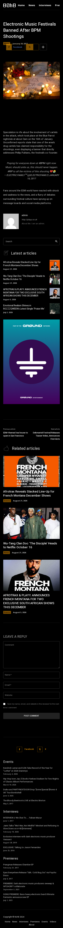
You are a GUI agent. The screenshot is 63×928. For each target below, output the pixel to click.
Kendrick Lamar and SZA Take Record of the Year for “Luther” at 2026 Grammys (27, 769)
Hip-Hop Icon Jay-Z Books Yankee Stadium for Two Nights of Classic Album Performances (31, 780)
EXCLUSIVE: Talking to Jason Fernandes (22, 847)
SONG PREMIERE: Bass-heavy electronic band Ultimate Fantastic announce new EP (28, 896)
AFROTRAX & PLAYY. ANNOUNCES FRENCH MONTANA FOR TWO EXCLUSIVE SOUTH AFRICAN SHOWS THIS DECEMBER (25, 292)
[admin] (11, 221)
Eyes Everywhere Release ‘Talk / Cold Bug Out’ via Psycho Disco (29, 874)
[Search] (56, 241)
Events (7, 500)
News (6, 43)
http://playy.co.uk (29, 219)
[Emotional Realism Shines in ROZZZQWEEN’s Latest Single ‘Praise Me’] (55, 308)
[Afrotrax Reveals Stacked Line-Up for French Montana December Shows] (55, 265)
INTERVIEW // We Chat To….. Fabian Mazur (22, 817)
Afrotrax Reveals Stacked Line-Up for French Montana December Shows (22, 264)
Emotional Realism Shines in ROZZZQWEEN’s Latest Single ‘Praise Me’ (24, 307)
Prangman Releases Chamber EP (18, 864)
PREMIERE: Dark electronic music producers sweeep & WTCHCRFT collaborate (28, 885)
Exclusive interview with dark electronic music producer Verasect (29, 838)
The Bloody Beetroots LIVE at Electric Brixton (24, 800)
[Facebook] (19, 749)
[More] (43, 47)
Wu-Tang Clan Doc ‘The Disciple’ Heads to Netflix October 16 (24, 277)
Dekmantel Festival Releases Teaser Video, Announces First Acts (46, 435)
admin (25, 215)
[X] (40, 749)
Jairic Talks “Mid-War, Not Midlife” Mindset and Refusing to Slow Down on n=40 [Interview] (31, 827)
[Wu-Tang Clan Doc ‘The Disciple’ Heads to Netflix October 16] (55, 279)
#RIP (9, 171)
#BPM (42, 163)
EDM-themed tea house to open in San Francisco (15, 434)
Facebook (29, 749)
